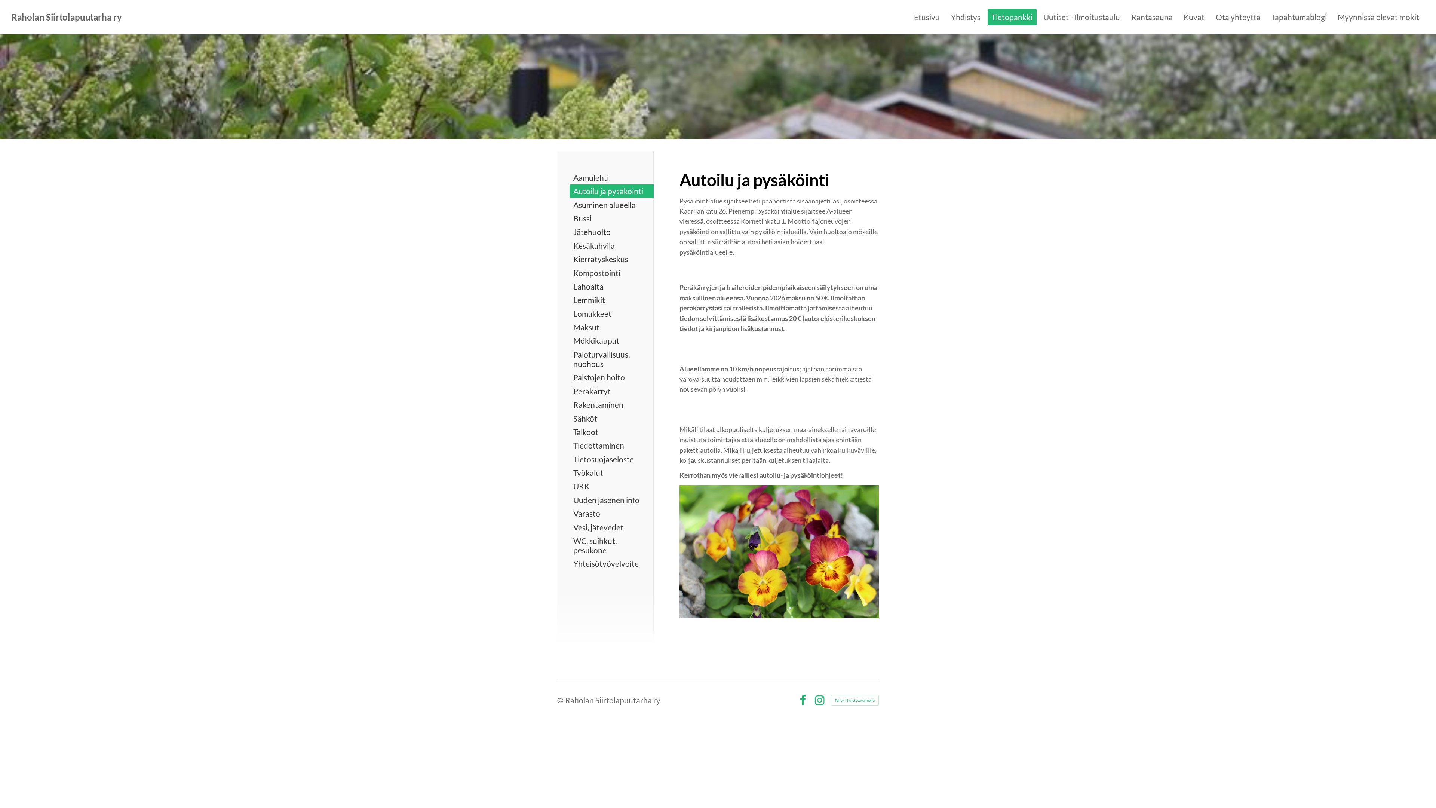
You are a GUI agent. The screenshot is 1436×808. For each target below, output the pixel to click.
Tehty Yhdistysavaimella (855, 700)
